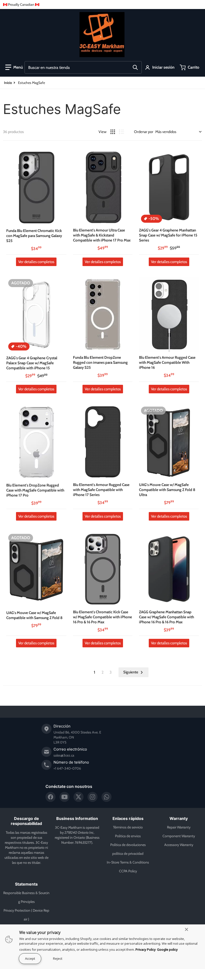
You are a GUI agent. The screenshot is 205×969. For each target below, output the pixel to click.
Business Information (77, 818)
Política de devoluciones (128, 844)
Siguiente (130, 672)
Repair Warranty (178, 827)
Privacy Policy (146, 949)
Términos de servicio (128, 827)
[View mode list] (121, 132)
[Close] (186, 929)
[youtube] (65, 797)
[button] (14, 67)
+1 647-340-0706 (67, 768)
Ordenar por (143, 132)
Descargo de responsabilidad (26, 821)
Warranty (179, 818)
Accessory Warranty (178, 844)
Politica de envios (128, 836)
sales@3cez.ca (64, 755)
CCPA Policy (128, 871)
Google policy (167, 949)
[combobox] (83, 67)
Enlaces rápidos (128, 818)
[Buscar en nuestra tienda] (135, 67)
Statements (26, 884)
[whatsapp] (107, 797)
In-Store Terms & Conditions (128, 862)
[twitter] (79, 797)
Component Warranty (178, 836)
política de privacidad (128, 853)
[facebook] (51, 797)
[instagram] (93, 797)
